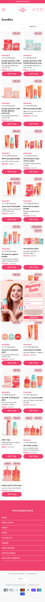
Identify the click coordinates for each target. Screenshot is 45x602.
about (5, 528)
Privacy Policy (31, 574)
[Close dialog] (42, 282)
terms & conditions (11, 558)
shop (4, 517)
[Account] (32, 9)
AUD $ (20, 579)
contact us (7, 538)
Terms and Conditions (17, 574)
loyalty (5, 543)
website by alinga (34, 585)
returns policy (8, 553)
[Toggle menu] (3, 9)
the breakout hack (18, 585)
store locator (8, 548)
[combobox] (26, 307)
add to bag (11, 74)
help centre (7, 523)
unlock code (33, 317)
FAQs (4, 533)
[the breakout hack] (22, 9)
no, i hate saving (33, 320)
